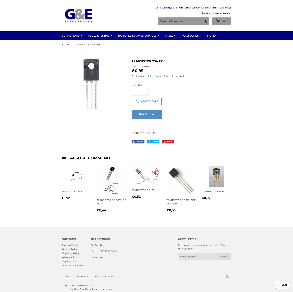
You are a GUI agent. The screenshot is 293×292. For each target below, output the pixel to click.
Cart (224, 21)
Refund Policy (69, 249)
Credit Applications (72, 265)
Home (65, 44)
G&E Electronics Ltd (81, 285)
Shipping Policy (70, 253)
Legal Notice (69, 261)
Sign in (204, 13)
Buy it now (146, 114)
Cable (169, 35)
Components (71, 35)
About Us (67, 276)
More (211, 35)
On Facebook (98, 245)
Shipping (152, 76)
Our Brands (81, 276)
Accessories (190, 35)
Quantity (137, 85)
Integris (107, 289)
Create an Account (222, 13)
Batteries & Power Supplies (137, 35)
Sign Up (224, 256)
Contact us (97, 257)
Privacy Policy (69, 257)
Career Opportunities (103, 276)
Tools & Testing (99, 35)
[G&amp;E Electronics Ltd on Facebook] (228, 276)
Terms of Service (71, 245)
